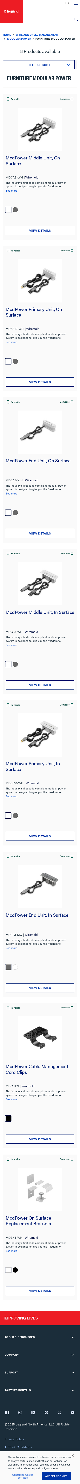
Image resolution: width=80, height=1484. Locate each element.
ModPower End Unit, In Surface (37, 915)
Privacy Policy (14, 1439)
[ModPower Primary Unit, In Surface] (40, 735)
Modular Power (19, 38)
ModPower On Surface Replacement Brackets (28, 1221)
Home (7, 35)
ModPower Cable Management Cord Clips (37, 1069)
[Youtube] (72, 1413)
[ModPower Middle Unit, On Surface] (40, 129)
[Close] (73, 1455)
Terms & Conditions (18, 1447)
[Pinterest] (46, 1413)
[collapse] (72, 1337)
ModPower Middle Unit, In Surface (40, 612)
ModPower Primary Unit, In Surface (33, 766)
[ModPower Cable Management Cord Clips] (40, 1038)
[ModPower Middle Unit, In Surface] (40, 583)
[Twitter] (59, 1413)
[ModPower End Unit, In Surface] (40, 886)
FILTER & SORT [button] (39, 65)
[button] (13, 99)
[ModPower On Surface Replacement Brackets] (40, 1189)
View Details (40, 230)
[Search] (76, 19)
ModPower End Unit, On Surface (38, 461)
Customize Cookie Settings (22, 1476)
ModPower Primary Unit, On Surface (34, 312)
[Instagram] (20, 1413)
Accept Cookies (56, 1476)
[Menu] (76, 5)
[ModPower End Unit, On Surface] (40, 432)
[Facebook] (7, 1413)
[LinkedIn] (33, 1413)
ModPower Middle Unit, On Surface (33, 161)
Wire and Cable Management (37, 35)
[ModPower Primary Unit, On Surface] (40, 280)
